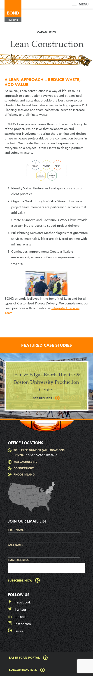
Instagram (23, 624)
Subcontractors (23, 670)
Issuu (19, 631)
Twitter (20, 609)
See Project (42, 398)
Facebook (23, 602)
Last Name (15, 544)
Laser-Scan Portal (24, 657)
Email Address (18, 560)
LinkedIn (21, 617)
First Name (16, 530)
